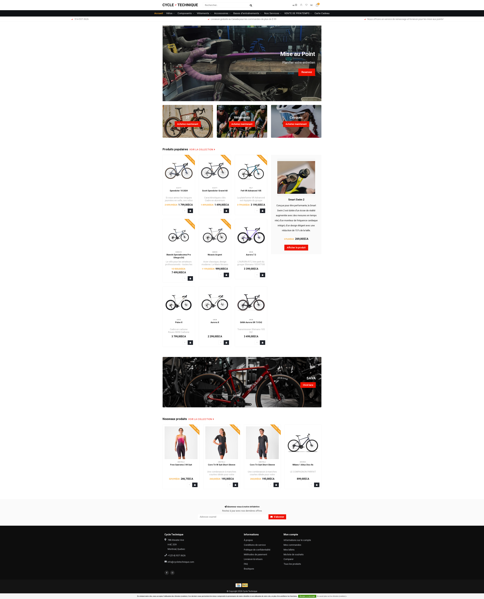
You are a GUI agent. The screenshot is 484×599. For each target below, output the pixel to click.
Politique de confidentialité (257, 549)
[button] (164, 63)
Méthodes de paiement (255, 554)
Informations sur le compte (297, 540)
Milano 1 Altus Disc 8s (303, 465)
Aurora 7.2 (251, 255)
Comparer (289, 559)
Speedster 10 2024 (179, 191)
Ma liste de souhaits (294, 554)
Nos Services (271, 13)
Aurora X (215, 322)
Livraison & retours (253, 559)
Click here (308, 385)
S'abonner (278, 516)
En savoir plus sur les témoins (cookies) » (332, 596)
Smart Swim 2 (296, 199)
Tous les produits (292, 564)
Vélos (169, 13)
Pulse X (178, 322)
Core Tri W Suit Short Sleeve (221, 465)
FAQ (246, 564)
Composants (185, 13)
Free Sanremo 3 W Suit (181, 465)
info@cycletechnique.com (181, 562)
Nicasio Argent (215, 255)
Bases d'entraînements (246, 13)
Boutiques (249, 568)
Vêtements (203, 13)
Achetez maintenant (187, 124)
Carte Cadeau (322, 13)
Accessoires (221, 13)
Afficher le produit (296, 247)
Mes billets (289, 549)
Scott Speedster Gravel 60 (215, 191)
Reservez (306, 72)
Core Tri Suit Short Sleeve (262, 465)
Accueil (158, 13)
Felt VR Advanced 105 (251, 191)
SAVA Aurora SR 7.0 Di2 (251, 322)
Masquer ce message (307, 596)
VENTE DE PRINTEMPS (297, 13)
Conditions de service (255, 545)
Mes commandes (292, 545)
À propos (248, 540)
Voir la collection (201, 149)
